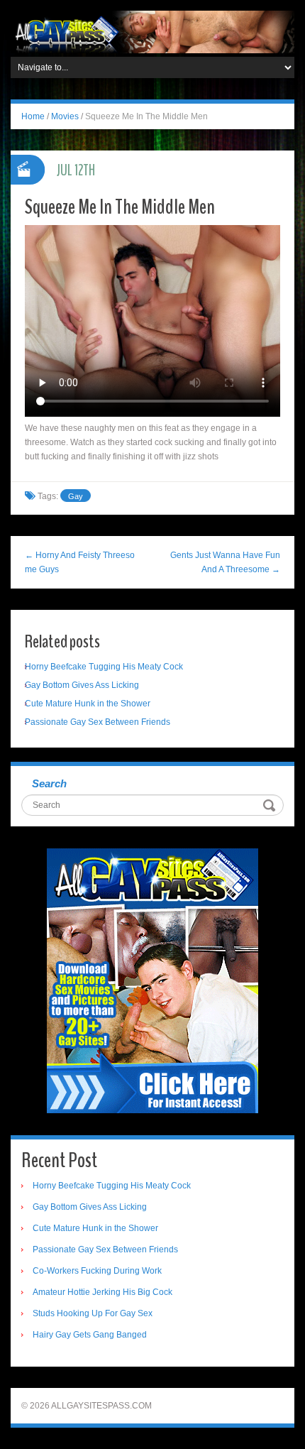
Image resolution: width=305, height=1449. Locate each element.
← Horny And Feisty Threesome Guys (80, 562)
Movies (65, 116)
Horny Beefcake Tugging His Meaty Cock (104, 667)
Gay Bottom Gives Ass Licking (82, 685)
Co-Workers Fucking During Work (97, 1271)
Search (49, 783)
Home (33, 116)
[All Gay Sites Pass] (152, 31)
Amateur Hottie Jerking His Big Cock (102, 1292)
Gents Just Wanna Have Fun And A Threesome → (225, 562)
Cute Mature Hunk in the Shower (87, 704)
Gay (75, 496)
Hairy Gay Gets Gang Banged (90, 1335)
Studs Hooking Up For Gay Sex (92, 1313)
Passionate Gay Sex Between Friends (97, 722)
